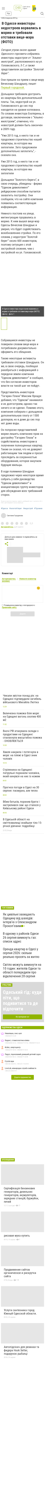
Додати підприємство (22, 1077)
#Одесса (4, 508)
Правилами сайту (9, 607)
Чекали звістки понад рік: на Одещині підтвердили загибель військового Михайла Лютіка (22, 699)
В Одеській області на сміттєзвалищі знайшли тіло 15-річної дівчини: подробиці (22, 823)
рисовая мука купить (17, 1235)
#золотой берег (15, 508)
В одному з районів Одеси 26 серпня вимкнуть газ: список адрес (21, 937)
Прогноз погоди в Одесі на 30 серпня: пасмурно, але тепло (21, 789)
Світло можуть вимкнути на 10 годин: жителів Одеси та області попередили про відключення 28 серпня (22, 970)
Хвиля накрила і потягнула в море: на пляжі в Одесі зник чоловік (20, 755)
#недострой (28, 508)
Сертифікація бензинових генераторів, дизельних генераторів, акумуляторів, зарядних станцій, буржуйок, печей (21, 1195)
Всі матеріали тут (22, 1017)
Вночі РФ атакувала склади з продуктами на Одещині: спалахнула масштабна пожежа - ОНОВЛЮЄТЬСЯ (22, 736)
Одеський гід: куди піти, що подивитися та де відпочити (22, 1000)
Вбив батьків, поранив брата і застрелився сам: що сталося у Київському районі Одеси (22, 805)
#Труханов (38, 508)
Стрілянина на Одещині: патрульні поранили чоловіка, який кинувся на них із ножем (21, 773)
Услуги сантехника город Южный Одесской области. (20, 1311)
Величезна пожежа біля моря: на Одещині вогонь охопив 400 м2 (22, 717)
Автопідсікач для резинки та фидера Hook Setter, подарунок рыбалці (21, 1350)
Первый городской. (13, 87)
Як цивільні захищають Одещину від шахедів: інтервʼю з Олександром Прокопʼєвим (19, 920)
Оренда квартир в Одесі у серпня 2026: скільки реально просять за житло (21, 953)
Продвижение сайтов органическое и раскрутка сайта (20, 1273)
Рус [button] (8, 13)
